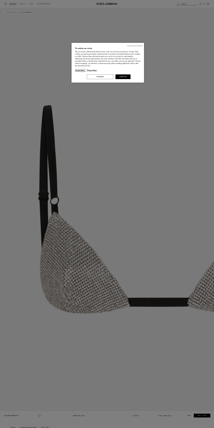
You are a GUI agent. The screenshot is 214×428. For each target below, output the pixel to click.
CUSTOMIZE (100, 76)
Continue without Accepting (134, 45)
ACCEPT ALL (123, 76)
